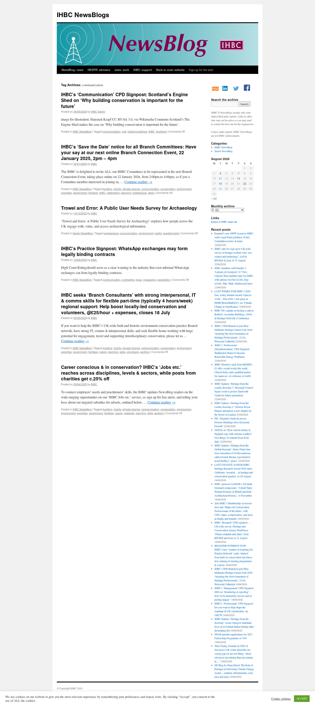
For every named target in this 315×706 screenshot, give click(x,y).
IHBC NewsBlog (82, 131)
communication (112, 131)
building (107, 189)
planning (126, 192)
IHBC (151, 131)
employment (184, 409)
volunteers (133, 352)
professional (139, 192)
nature (103, 352)
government (80, 192)
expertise (66, 192)
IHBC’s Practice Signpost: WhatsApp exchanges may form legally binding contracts (124, 251)
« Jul (214, 198)
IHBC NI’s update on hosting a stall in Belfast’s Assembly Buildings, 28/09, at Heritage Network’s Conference (234, 314)
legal (139, 279)
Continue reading (138, 181)
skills (151, 192)
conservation (168, 189)
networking (113, 192)
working (144, 352)
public (158, 233)
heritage (93, 192)
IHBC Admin (98, 111)
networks (129, 413)
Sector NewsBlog (83, 233)
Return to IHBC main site (224, 221)
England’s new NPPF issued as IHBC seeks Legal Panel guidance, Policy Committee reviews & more (233, 237)
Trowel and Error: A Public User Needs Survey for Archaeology (129, 208)
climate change (131, 189)
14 (238, 178)
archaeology (111, 233)
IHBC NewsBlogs (83, 14)
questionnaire (171, 233)
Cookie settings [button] (281, 699)
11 (220, 178)
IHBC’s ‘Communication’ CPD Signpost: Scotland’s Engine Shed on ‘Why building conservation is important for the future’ (124, 100)
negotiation (163, 279)
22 (244, 183)
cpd (124, 131)
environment (184, 189)
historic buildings (137, 131)
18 (220, 183)
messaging (149, 279)
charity (117, 189)
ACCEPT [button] (302, 698)
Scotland (161, 131)
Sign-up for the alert (201, 70)
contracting (128, 279)
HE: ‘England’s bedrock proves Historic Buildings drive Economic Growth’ (232, 422)
